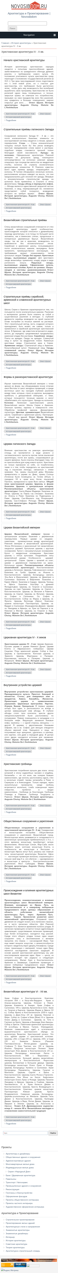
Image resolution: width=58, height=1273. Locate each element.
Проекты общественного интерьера (22, 1200)
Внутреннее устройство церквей (23, 685)
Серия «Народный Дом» (19, 1171)
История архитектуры (21, 43)
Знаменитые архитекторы (18, 1230)
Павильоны (11, 1179)
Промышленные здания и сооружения (23, 1186)
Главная (5, 43)
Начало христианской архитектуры (24, 60)
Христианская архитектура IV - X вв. (20, 114)
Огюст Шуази (45, 114)
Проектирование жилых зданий (20, 1223)
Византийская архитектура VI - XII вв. (26, 991)
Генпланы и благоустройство (19, 1193)
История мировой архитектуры (18, 117)
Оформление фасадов (16, 1196)
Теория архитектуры (15, 1247)
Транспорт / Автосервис (17, 1182)
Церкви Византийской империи (22, 527)
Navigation (29, 35)
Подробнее (11, 120)
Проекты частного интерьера (19, 1203)
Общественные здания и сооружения (23, 1157)
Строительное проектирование (20, 1219)
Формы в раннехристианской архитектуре (28, 377)
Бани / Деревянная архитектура (20, 1175)
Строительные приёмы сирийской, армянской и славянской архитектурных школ (27, 300)
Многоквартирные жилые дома (20, 1164)
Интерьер (10, 1237)
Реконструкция (12, 1189)
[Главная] (29, 9)
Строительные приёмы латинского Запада (29, 129)
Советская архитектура (16, 1244)
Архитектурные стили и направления (23, 1226)
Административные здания (18, 1161)
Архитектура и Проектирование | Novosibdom (29, 15)
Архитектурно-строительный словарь (23, 1251)
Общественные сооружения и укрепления (28, 821)
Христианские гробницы (18, 764)
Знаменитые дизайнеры (17, 1233)
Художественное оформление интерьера (25, 1207)
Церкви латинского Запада (19, 444)
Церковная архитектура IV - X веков (25, 637)
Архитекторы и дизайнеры (18, 1154)
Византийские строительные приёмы (25, 220)
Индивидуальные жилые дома (20, 1167)
